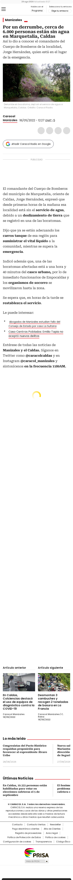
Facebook (41, 130)
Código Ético (63, 841)
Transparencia (44, 841)
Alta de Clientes (52, 828)
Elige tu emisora (60, 11)
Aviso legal (52, 833)
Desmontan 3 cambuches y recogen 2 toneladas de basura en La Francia (53, 702)
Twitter (49, 130)
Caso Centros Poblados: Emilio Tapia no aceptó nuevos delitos (36, 334)
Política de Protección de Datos (24, 837)
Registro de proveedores (28, 833)
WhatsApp (66, 130)
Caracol (9, 116)
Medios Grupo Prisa (36, 861)
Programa (37, 11)
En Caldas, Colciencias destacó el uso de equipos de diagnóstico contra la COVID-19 (18, 702)
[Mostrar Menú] (3, 9)
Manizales (13, 20)
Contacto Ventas (36, 824)
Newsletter (55, 824)
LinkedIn (58, 130)
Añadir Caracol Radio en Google (31, 144)
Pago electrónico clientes (25, 828)
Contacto (17, 824)
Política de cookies (55, 837)
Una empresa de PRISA (36, 853)
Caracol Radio (17, 9)
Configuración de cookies (17, 841)
